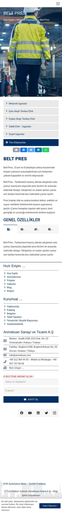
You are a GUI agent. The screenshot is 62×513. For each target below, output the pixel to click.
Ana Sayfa (8, 20)
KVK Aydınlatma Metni (15, 484)
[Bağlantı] (4, 3)
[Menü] (58, 3)
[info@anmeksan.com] (6, 355)
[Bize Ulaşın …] (6, 368)
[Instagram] (55, 413)
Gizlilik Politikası (37, 484)
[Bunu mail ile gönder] (16, 150)
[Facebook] (22, 413)
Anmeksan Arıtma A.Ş (39, 491)
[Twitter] (46, 413)
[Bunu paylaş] (23, 150)
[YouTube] (30, 413)
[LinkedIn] (38, 413)
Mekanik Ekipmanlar (27, 20)
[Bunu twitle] (31, 150)
